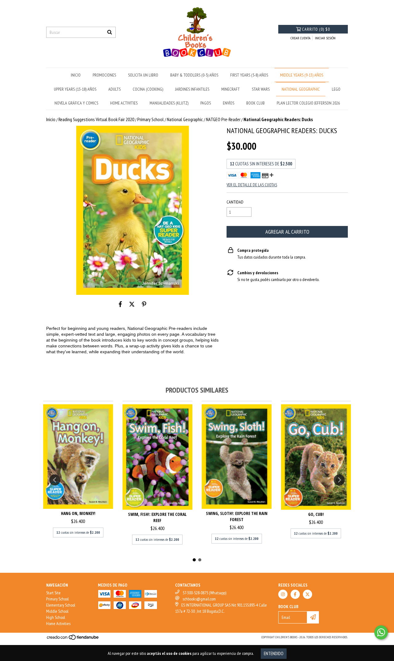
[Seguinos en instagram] (282, 594)
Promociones (104, 75)
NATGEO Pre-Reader (223, 119)
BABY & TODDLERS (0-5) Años (194, 75)
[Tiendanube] (73, 639)
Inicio (50, 119)
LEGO (336, 89)
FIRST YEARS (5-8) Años (249, 75)
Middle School (57, 611)
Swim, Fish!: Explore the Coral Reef (157, 517)
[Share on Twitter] (132, 304)
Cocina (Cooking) (148, 89)
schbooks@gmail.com (199, 599)
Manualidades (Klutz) (169, 103)
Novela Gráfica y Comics (76, 103)
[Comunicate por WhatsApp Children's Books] (381, 632)
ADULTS (114, 89)
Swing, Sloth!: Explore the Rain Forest (236, 516)
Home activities (124, 103)
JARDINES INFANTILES (192, 89)
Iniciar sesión (325, 38)
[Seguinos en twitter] (307, 594)
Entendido (273, 653)
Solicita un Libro (143, 75)
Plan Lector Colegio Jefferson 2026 (308, 103)
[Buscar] (109, 32)
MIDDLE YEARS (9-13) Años (301, 75)
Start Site (53, 593)
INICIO (76, 75)
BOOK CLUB (255, 103)
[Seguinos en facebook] (295, 594)
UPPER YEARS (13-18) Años (75, 89)
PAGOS (205, 103)
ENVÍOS (228, 103)
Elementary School (60, 605)
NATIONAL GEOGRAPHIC (301, 89)
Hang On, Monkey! (78, 513)
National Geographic (185, 119)
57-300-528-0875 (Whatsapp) (204, 593)
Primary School (150, 119)
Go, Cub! (316, 514)
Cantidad (235, 202)
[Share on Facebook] (120, 304)
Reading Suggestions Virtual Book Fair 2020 (96, 119)
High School (55, 617)
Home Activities (58, 623)
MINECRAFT (230, 89)
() (316, 29)
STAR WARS (261, 89)
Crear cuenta (301, 38)
